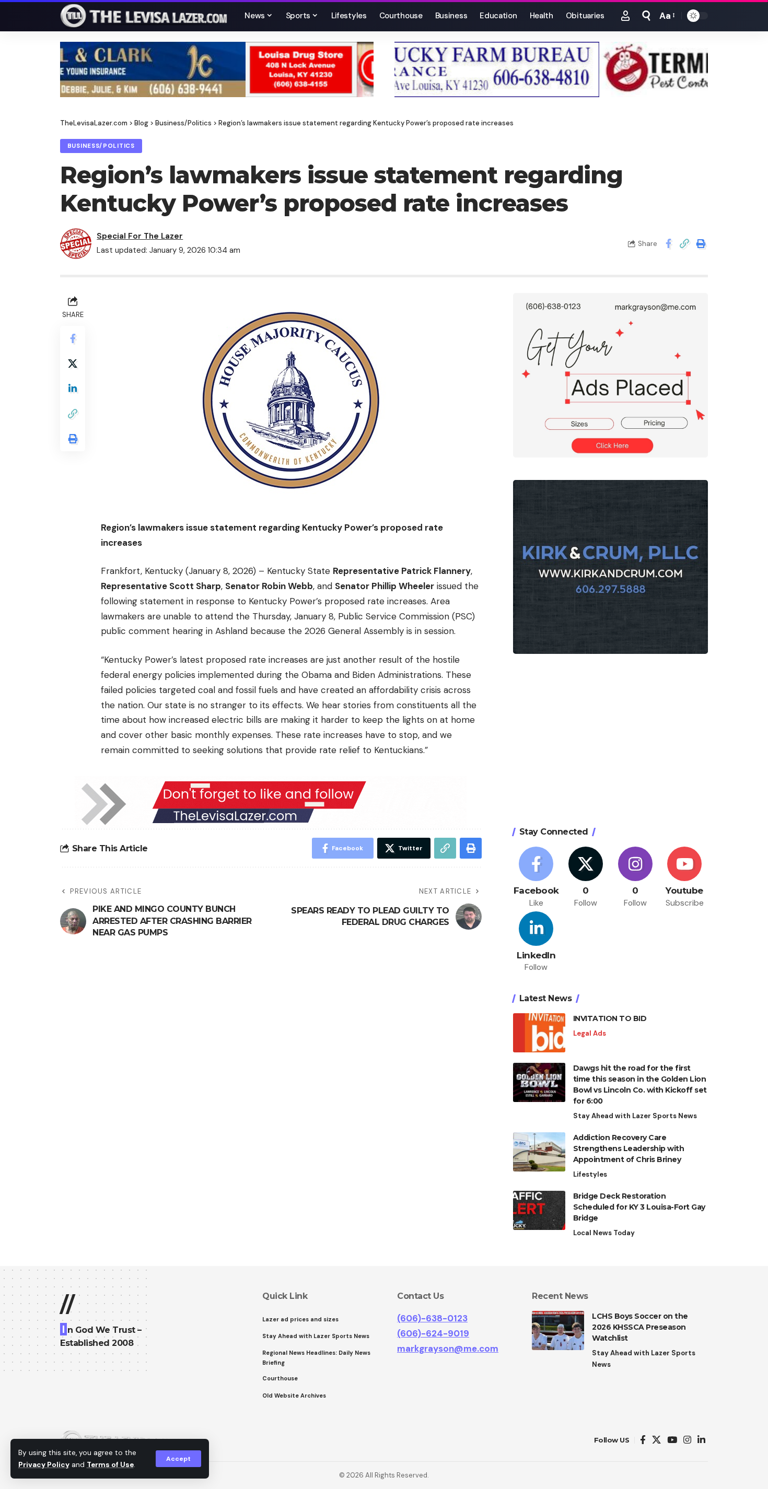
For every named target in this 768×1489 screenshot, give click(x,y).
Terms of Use (110, 1464)
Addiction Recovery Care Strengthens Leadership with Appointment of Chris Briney (628, 1148)
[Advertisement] (610, 741)
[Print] (700, 243)
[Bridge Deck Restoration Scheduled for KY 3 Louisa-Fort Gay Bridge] (539, 1210)
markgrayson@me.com (447, 1348)
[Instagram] (635, 878)
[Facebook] (536, 878)
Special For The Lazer (140, 236)
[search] (646, 15)
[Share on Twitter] (72, 363)
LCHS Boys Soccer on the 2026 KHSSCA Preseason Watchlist (640, 1327)
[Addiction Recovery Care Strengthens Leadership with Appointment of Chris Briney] (539, 1151)
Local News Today (604, 1232)
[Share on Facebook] (668, 243)
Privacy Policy (43, 1464)
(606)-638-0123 (432, 1318)
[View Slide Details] (217, 69)
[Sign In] (625, 15)
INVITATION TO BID (610, 1018)
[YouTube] (672, 1440)
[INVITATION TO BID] (539, 1032)
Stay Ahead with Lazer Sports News (635, 1115)
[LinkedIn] (536, 942)
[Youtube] (684, 878)
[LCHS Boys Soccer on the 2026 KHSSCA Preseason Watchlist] (558, 1330)
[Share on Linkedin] (72, 388)
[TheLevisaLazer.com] (144, 15)
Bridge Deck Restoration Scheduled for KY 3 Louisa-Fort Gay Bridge (639, 1207)
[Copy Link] (684, 243)
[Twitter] (585, 878)
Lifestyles (590, 1174)
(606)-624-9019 (433, 1333)
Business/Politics (101, 146)
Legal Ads (589, 1033)
